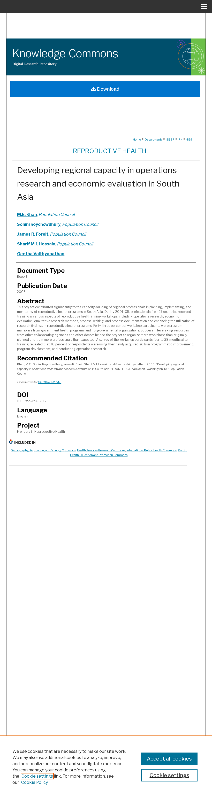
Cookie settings (37, 776)
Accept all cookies (169, 759)
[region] (106, 766)
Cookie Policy (34, 782)
